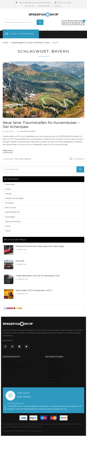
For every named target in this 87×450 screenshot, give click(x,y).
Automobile (9, 184)
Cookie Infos (52, 380)
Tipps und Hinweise (22, 159)
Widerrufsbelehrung (56, 369)
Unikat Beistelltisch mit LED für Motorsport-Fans (37, 276)
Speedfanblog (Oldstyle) (15, 367)
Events (8, 189)
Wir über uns (30, 6)
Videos (8, 231)
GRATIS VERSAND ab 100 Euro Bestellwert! (34, 3)
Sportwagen (10, 217)
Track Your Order (64, 3)
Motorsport (9, 203)
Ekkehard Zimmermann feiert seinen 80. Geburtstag (40, 246)
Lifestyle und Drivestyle (14, 198)
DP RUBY (20, 261)
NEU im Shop (10, 208)
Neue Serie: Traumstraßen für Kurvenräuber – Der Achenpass (41, 125)
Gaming (8, 194)
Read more (8, 150)
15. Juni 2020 (8, 131)
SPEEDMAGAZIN (43, 6)
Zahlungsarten (53, 375)
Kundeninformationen (56, 372)
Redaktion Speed (28, 131)
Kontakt (57, 6)
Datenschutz (52, 367)
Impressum (52, 361)
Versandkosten (53, 378)
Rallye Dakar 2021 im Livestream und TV (34, 290)
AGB (49, 364)
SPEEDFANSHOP (12, 212)
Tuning (8, 226)
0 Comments (78, 159)
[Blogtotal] (18, 308)
